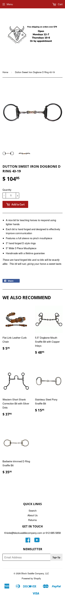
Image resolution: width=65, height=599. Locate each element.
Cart (59, 4)
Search (32, 510)
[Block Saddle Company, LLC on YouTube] (37, 541)
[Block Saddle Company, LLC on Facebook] (27, 541)
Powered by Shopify (31, 578)
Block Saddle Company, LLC (35, 573)
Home (5, 72)
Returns (32, 520)
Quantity (6, 189)
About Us (33, 515)
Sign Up (56, 557)
